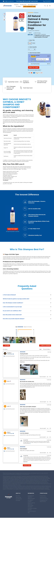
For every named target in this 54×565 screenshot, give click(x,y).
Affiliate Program (31, 498)
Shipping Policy (43, 497)
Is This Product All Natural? (9, 294)
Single (29, 43)
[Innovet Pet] (8, 498)
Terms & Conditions (44, 498)
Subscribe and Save (35, 55)
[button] (33, 12)
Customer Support (32, 511)
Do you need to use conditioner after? (12, 310)
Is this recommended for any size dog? (12, 306)
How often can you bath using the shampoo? (13, 318)
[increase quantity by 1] (35, 49)
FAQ (29, 512)
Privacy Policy (43, 495)
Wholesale (18, 500)
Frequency (33, 59)
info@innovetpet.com (9, 1)
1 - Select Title (31, 40)
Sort (40, 349)
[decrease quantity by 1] (29, 49)
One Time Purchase (35, 63)
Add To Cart (12, 229)
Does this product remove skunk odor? (12, 314)
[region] (19, 340)
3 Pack (33, 43)
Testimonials (18, 497)
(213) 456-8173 (48, 1)
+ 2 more (35, 373)
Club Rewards (19, 498)
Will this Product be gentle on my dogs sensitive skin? (16, 298)
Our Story (18, 495)
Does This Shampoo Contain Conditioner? (13, 302)
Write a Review (46, 346)
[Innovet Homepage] (7, 6)
